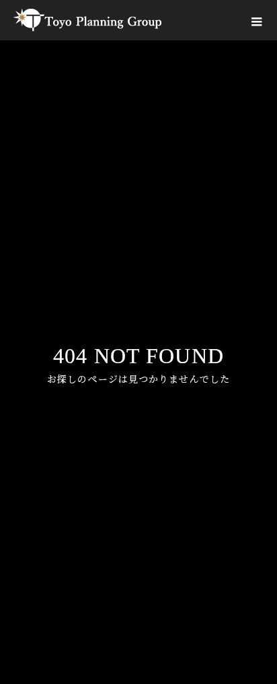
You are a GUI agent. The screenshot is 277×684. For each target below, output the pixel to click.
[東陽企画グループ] (87, 20)
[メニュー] (256, 20)
